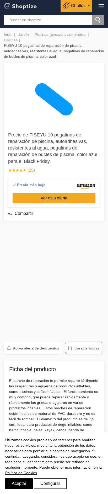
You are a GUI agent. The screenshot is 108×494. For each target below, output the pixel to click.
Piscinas (11, 40)
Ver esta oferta (54, 198)
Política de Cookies (21, 473)
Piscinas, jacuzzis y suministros (60, 34)
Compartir (23, 213)
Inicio (8, 34)
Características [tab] (86, 348)
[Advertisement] (54, 279)
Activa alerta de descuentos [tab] (35, 348)
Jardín (23, 34)
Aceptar (19, 483)
